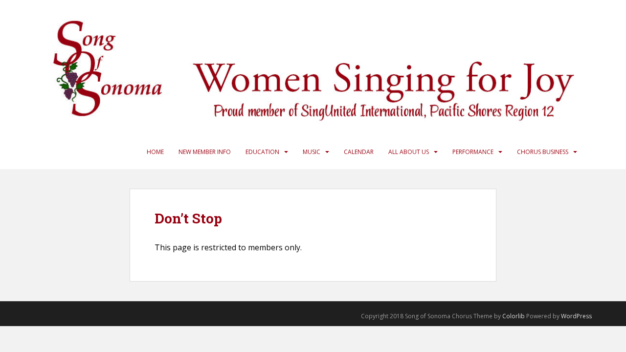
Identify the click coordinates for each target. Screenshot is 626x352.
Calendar (359, 152)
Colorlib (513, 316)
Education (262, 152)
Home (155, 152)
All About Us (408, 152)
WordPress (576, 316)
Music (311, 152)
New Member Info (205, 152)
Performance (472, 152)
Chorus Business (542, 152)
